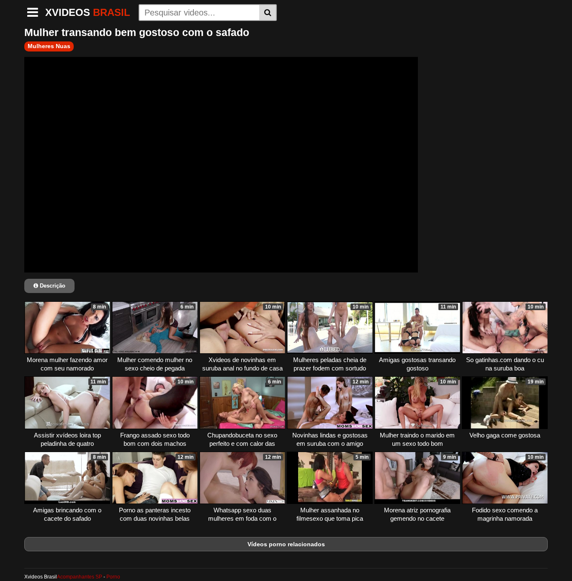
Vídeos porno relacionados (286, 544)
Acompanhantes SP (79, 577)
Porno (113, 577)
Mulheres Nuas (49, 46)
